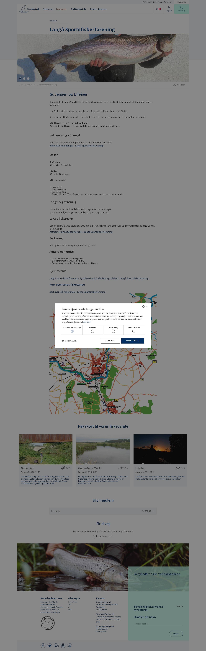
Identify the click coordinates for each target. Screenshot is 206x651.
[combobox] (143, 306)
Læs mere (86, 322)
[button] (69, 340)
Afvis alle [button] (110, 341)
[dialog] (103, 325)
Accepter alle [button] (133, 341)
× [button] (147, 306)
